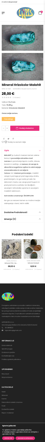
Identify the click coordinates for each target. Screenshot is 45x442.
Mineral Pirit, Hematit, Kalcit (15, 263)
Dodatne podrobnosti (15, 212)
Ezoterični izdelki (8, 409)
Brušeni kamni (27, 89)
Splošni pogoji (7, 349)
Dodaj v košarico (26, 128)
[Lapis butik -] (25, 13)
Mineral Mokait (33, 263)
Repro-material (8, 413)
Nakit (3, 392)
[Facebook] (3, 139)
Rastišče (13, 261)
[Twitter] (8, 139)
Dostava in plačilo (8, 352)
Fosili (3, 406)
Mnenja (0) (10, 219)
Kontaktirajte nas (8, 356)
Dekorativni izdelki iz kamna (12, 402)
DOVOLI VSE (8, 438)
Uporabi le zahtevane (25, 438)
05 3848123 (9, 328)
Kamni (34, 89)
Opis (6, 150)
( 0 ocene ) (16, 97)
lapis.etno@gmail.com (13, 330)
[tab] (22, 150)
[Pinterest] (13, 139)
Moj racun (5, 374)
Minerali (5, 395)
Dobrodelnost (7, 345)
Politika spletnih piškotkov (11, 359)
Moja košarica (7, 377)
